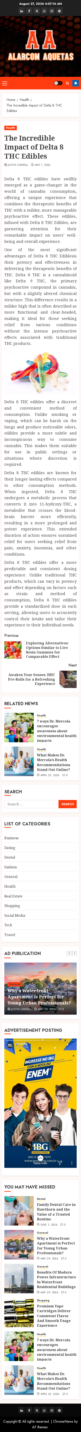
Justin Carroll (18, 165)
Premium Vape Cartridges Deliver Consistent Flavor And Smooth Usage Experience (54, 1316)
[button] (4, 83)
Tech (8, 925)
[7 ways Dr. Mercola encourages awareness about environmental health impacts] (19, 727)
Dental (9, 857)
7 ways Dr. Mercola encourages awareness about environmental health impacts (56, 731)
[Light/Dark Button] (58, 83)
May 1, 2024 (43, 165)
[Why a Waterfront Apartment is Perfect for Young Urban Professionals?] (19, 1244)
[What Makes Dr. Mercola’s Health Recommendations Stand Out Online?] (19, 761)
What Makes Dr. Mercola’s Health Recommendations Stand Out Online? (53, 762)
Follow (75, 83)
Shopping (12, 905)
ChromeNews (63, 1421)
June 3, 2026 (49, 1225)
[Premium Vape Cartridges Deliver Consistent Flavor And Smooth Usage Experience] (19, 1312)
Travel (9, 934)
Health (10, 128)
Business (11, 838)
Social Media (14, 915)
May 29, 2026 (47, 1009)
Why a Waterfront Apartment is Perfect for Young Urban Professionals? (39, 997)
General (10, 876)
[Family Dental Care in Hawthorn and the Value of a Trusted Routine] (19, 1211)
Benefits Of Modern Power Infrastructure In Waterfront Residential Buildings (56, 1279)
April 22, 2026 (50, 775)
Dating (9, 847)
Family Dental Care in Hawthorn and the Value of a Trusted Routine (56, 1211)
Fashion (10, 867)
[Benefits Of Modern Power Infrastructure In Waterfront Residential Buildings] (19, 1278)
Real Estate (13, 896)
